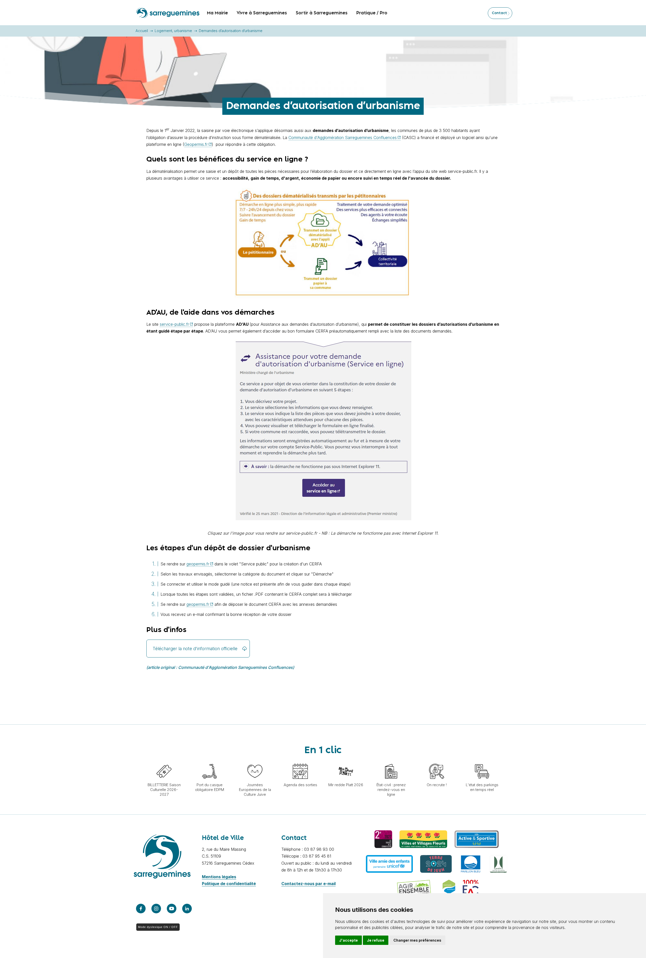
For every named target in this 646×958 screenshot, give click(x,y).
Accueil (142, 31)
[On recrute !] (436, 761)
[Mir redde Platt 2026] (345, 761)
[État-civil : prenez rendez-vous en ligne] (391, 761)
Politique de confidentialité (229, 883)
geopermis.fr (197, 563)
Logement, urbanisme (173, 31)
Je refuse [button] (375, 940)
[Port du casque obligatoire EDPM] (209, 761)
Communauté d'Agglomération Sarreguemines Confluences (342, 137)
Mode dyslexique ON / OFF (158, 926)
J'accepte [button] (348, 940)
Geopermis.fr (196, 144)
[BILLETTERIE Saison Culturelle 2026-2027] (164, 761)
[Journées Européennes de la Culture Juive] (255, 761)
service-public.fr (174, 324)
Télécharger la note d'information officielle (195, 648)
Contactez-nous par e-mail (308, 883)
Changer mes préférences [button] (417, 940)
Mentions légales (219, 876)
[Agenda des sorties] (300, 761)
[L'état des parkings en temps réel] (482, 761)
